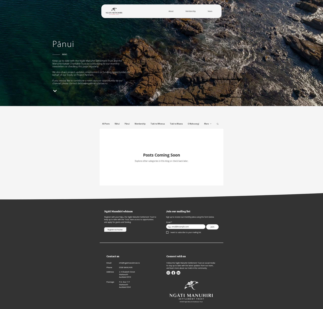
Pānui (127, 123)
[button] (217, 124)
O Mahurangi (193, 123)
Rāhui (117, 123)
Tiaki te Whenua (158, 123)
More (206, 123)
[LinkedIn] (178, 273)
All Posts (106, 123)
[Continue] (55, 91)
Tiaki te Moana (176, 123)
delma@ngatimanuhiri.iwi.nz (92, 83)
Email (169, 222)
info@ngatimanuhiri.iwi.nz (129, 263)
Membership (140, 123)
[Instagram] (168, 273)
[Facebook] (173, 273)
